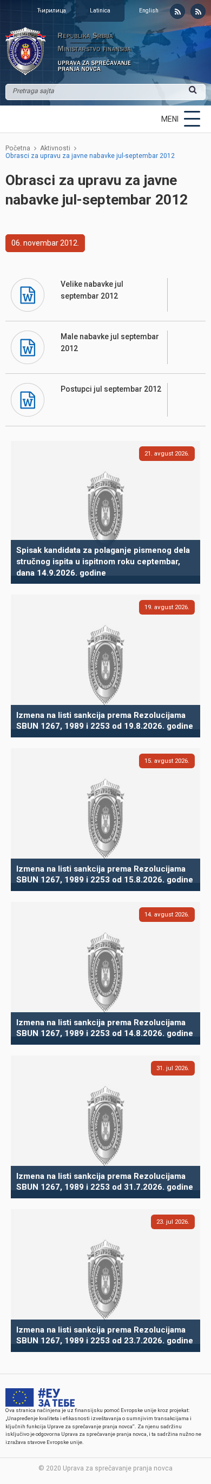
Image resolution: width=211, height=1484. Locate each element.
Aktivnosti (55, 148)
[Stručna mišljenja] (198, 11)
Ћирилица (51, 10)
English (149, 10)
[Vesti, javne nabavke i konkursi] (177, 11)
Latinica (100, 10)
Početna (17, 148)
